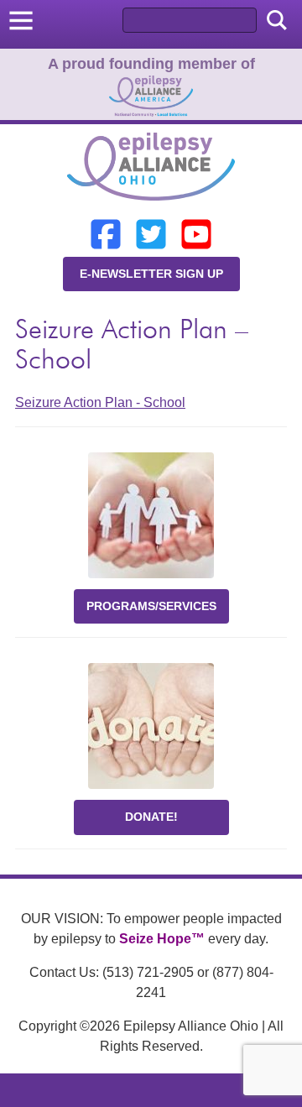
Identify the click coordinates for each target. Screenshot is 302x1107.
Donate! (151, 816)
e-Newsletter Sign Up (151, 273)
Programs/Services (151, 606)
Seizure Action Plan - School (100, 402)
